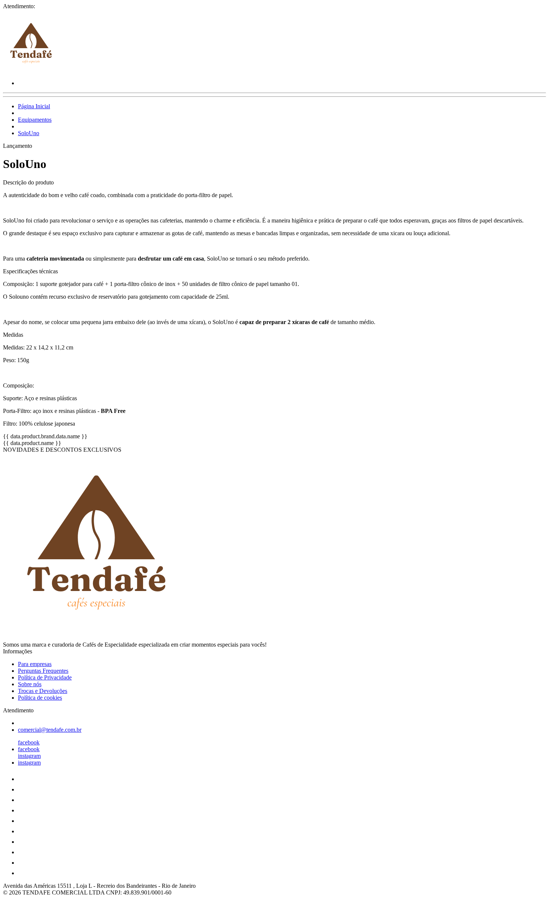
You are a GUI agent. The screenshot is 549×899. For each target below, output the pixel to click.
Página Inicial (34, 106)
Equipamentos (35, 119)
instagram (29, 756)
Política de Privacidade (45, 677)
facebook (29, 742)
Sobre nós (29, 684)
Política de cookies (40, 697)
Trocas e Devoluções (42, 691)
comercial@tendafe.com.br (49, 730)
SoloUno (28, 133)
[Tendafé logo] (31, 70)
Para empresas (35, 664)
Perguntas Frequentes (43, 671)
